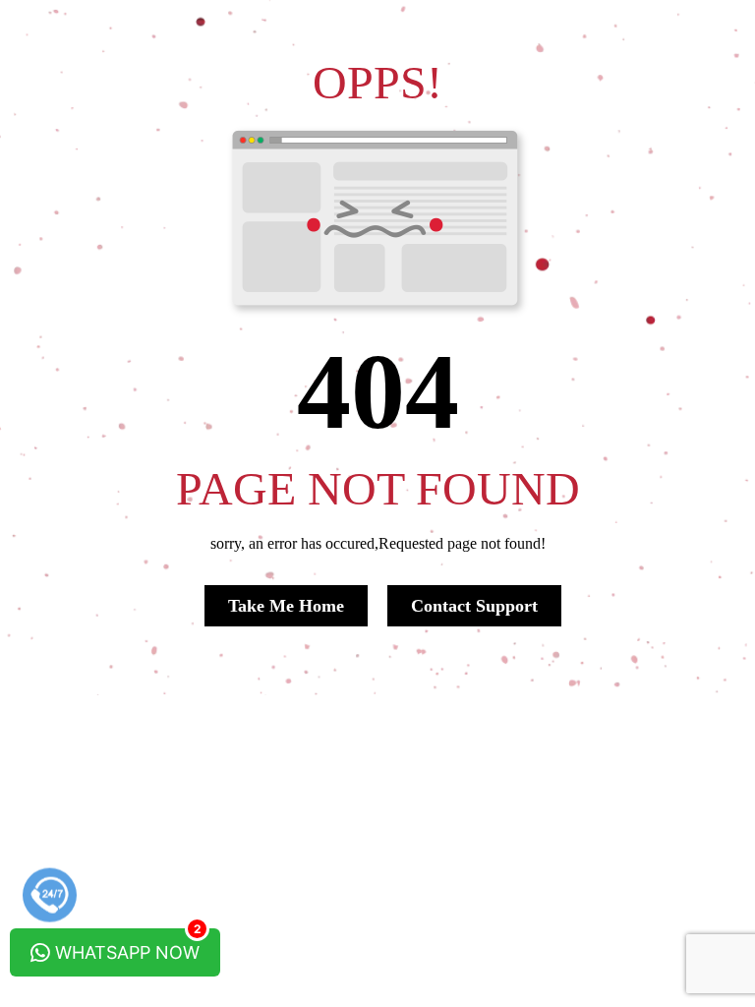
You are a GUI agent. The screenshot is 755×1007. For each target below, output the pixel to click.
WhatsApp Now (126, 945)
